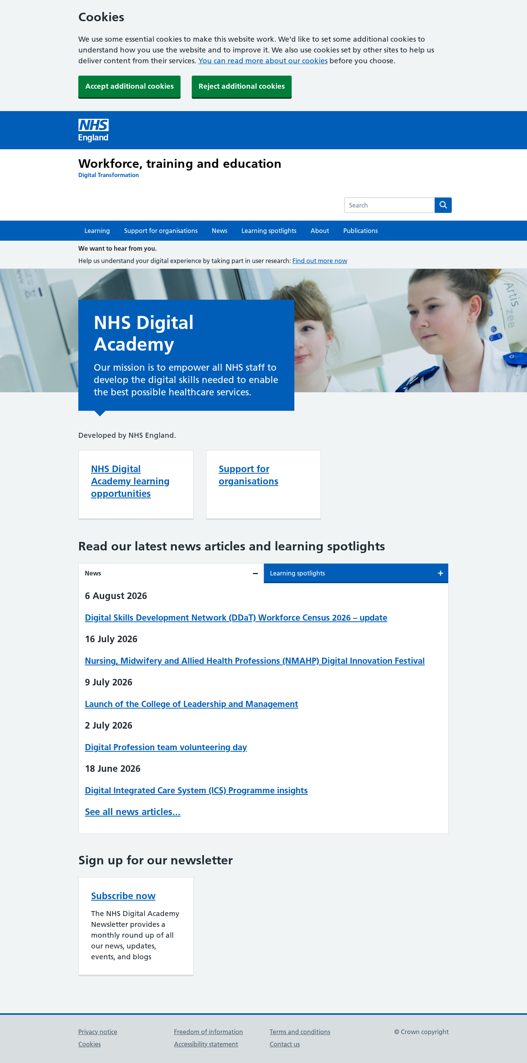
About (320, 231)
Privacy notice (97, 1032)
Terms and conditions (300, 1032)
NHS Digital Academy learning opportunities (130, 481)
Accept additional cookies (129, 86)
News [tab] (93, 573)
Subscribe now (123, 895)
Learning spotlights (269, 231)
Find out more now (319, 261)
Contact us (285, 1044)
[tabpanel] (263, 709)
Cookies (89, 1044)
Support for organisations (161, 231)
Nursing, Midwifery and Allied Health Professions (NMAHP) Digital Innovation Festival (255, 660)
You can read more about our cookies (263, 60)
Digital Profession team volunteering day (166, 747)
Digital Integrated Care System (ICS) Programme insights (196, 790)
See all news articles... (133, 811)
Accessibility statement (206, 1044)
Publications (360, 231)
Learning (97, 231)
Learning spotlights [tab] (297, 573)
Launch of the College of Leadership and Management (191, 704)
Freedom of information (208, 1032)
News (219, 231)
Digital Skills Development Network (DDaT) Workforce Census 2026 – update (236, 617)
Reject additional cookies (242, 86)
